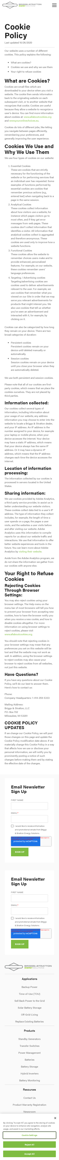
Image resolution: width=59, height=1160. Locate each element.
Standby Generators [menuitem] (29, 1039)
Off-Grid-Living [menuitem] (29, 1014)
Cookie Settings (29, 1135)
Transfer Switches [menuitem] (29, 1046)
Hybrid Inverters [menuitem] (30, 1073)
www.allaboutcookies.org (37, 117)
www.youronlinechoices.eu (24, 120)
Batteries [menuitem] (29, 1059)
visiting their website (30, 551)
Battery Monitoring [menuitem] (29, 1080)
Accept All (29, 1153)
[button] (54, 5)
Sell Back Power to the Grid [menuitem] (29, 1000)
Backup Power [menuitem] (29, 987)
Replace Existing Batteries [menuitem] (29, 1021)
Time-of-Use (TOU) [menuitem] (29, 994)
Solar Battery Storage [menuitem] (29, 1007)
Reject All (29, 1144)
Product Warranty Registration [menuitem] (29, 1104)
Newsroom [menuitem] (29, 1111)
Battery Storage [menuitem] (29, 1066)
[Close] (55, 1118)
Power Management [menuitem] (29, 1052)
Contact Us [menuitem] (29, 1098)
